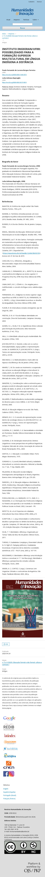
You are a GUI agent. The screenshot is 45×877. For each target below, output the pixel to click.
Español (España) (9, 792)
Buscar (22, 28)
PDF (6, 644)
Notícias (26, 20)
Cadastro (31, 2)
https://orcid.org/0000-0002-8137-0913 (14, 82)
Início (4, 34)
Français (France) (9, 799)
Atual (8, 20)
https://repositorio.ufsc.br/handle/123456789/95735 (21, 253)
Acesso (39, 2)
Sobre (35, 20)
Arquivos (17, 20)
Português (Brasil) (9, 795)
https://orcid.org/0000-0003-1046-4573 (14, 75)
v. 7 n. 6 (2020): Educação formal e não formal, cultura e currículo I (20, 37)
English (5, 789)
